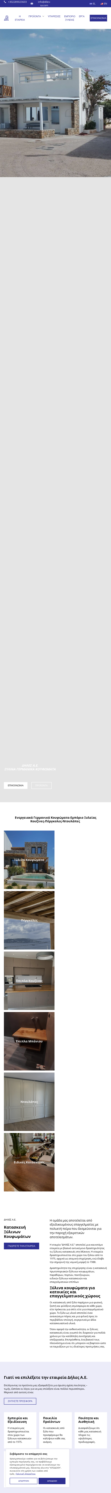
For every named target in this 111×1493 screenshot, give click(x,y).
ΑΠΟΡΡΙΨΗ (23, 1481)
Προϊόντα (34, 16)
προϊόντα (41, 785)
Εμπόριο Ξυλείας (69, 18)
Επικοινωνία (98, 18)
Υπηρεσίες (54, 16)
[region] (37, 1468)
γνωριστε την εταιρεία (21, 1246)
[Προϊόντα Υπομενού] (43, 16)
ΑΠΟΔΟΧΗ (52, 1481)
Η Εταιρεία (20, 18)
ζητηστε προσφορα (20, 1401)
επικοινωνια (16, 785)
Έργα (82, 16)
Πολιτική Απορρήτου (26, 1473)
